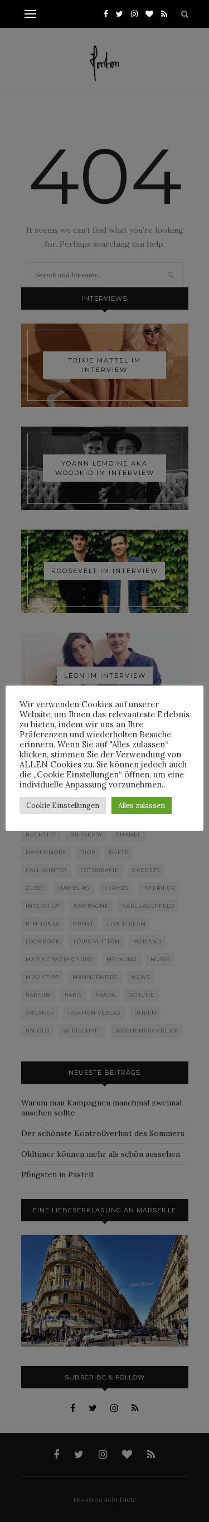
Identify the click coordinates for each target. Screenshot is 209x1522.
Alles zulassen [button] (141, 805)
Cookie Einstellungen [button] (62, 805)
